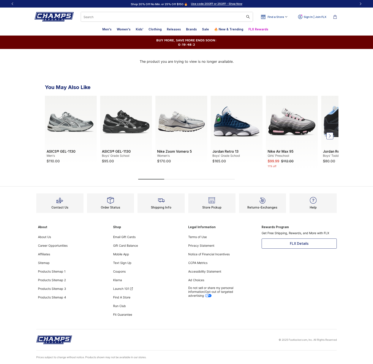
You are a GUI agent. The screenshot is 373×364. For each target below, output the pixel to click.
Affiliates (44, 254)
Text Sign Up (122, 263)
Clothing (155, 29)
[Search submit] (248, 17)
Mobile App (121, 254)
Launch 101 (121, 288)
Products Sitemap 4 (52, 297)
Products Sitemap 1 (52, 271)
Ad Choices (196, 280)
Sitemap (44, 263)
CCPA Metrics (197, 263)
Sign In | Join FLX (315, 17)
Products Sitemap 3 (52, 288)
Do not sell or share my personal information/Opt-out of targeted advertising (210, 291)
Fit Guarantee (122, 314)
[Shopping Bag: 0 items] (335, 17)
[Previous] (12, 4)
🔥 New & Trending (228, 29)
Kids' (139, 29)
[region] (186, 3)
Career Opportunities (53, 245)
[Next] (360, 4)
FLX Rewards (258, 29)
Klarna (117, 280)
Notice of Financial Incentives (209, 254)
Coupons (119, 271)
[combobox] (167, 17)
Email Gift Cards (124, 237)
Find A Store (121, 297)
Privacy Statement (201, 245)
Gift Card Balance (125, 245)
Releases (174, 29)
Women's (124, 29)
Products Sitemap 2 (52, 280)
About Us (44, 237)
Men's (107, 29)
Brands (191, 29)
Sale (205, 29)
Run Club (119, 306)
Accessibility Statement (204, 271)
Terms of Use (197, 237)
